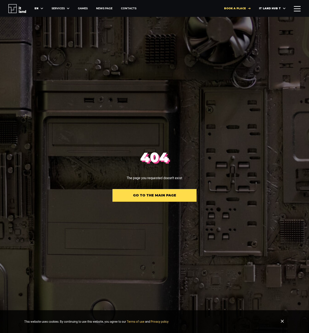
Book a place (235, 8)
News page (104, 8)
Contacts (128, 8)
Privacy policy (160, 321)
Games (83, 8)
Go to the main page (154, 195)
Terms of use (135, 321)
